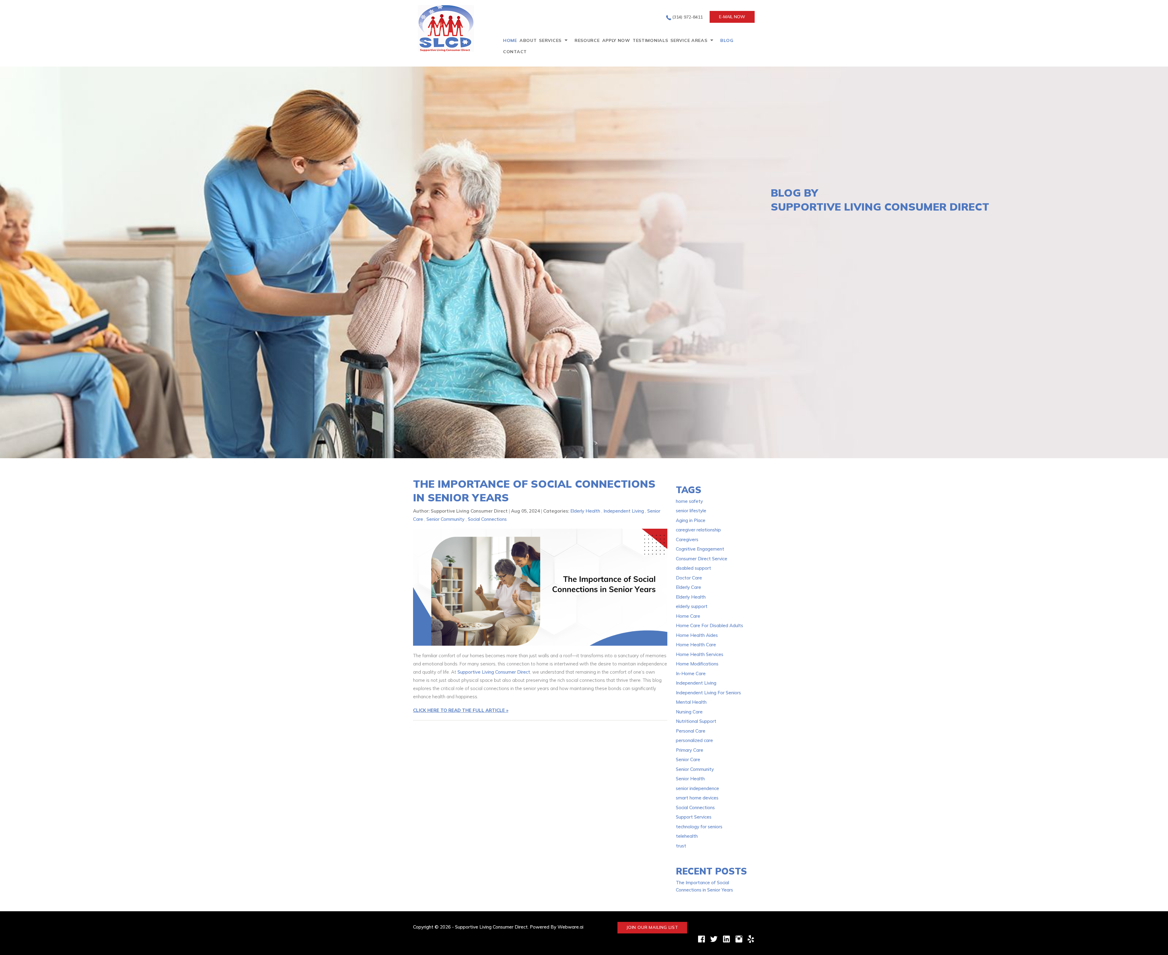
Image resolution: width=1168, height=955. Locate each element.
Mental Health (691, 702)
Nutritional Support (696, 721)
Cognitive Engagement (700, 549)
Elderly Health (585, 511)
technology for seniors (699, 827)
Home (510, 40)
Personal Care (690, 731)
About (528, 40)
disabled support (693, 568)
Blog (726, 40)
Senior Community (445, 519)
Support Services (693, 817)
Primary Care (689, 750)
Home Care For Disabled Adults (709, 625)
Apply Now (616, 40)
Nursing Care (689, 712)
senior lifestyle (691, 511)
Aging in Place (690, 520)
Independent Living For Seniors (708, 693)
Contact (515, 51)
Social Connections (487, 519)
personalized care (694, 740)
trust (681, 846)
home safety (689, 501)
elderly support (691, 606)
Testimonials (650, 40)
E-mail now (732, 16)
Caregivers (687, 539)
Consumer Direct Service (701, 559)
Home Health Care (696, 645)
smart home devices (697, 798)
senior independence (697, 788)
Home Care (688, 616)
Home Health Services (699, 654)
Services (550, 40)
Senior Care (688, 759)
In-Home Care (691, 673)
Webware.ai (570, 927)
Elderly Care (688, 587)
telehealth (687, 836)
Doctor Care (689, 578)
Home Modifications (697, 664)
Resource (587, 40)
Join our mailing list (652, 927)
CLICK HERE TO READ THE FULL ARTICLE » (460, 710)
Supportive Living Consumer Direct (493, 672)
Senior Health (690, 779)
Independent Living (623, 511)
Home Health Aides (697, 635)
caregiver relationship (698, 530)
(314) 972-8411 (687, 17)
